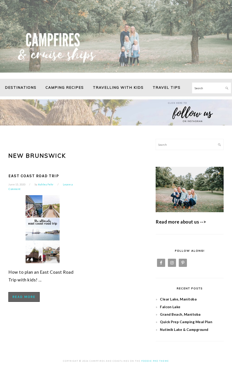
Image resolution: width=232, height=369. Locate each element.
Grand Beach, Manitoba (180, 314)
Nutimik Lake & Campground (184, 329)
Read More (24, 297)
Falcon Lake (170, 307)
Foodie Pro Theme (155, 361)
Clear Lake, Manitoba (178, 299)
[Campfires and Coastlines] (116, 73)
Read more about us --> (181, 221)
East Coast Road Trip (33, 176)
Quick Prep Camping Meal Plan (186, 322)
